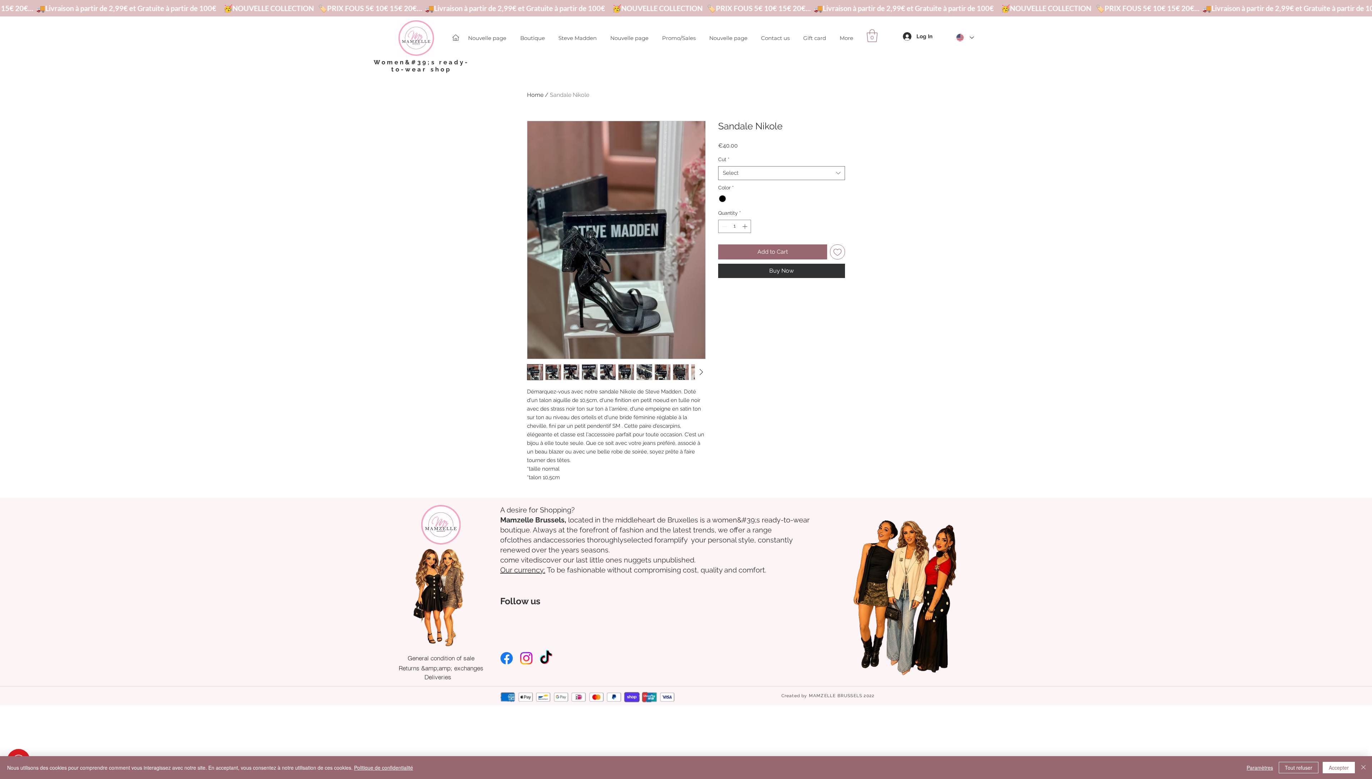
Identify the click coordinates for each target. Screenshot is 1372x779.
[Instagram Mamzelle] (526, 658)
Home (535, 94)
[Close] (1363, 767)
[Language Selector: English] (965, 37)
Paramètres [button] (1260, 767)
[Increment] (745, 226)
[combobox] (781, 173)
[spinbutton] (734, 226)
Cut (724, 159)
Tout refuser (1298, 767)
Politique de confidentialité (383, 767)
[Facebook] (506, 658)
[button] (872, 35)
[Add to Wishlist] (837, 251)
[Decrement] (723, 226)
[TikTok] (546, 658)
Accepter (1339, 767)
